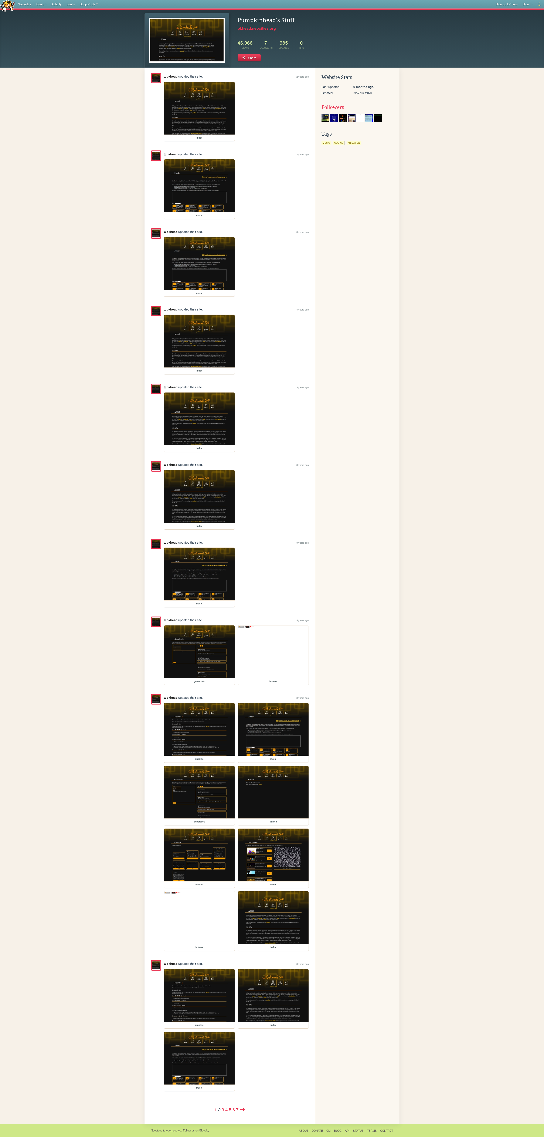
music (326, 142)
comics (338, 142)
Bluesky (204, 1130)
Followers (333, 107)
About (303, 1130)
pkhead (172, 76)
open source (173, 1130)
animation (354, 142)
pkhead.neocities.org (257, 28)
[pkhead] (156, 78)
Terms (372, 1130)
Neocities (156, 1130)
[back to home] (8, 6)
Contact (386, 1130)
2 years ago (302, 76)
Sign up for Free (507, 4)
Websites (24, 4)
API (347, 1130)
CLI (328, 1130)
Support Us (87, 4)
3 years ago (302, 232)
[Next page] (242, 1109)
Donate (317, 1130)
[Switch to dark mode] (539, 4)
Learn (71, 4)
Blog (337, 1130)
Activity (56, 4)
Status (358, 1130)
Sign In (527, 4)
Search (41, 4)
